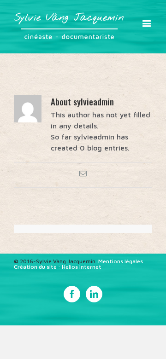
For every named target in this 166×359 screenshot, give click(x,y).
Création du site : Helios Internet (57, 266)
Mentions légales (120, 261)
